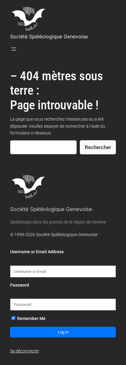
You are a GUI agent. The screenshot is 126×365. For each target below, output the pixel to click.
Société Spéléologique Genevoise (49, 37)
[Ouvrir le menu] (13, 49)
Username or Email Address (37, 251)
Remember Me (31, 318)
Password (19, 285)
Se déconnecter (24, 351)
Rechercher (98, 147)
